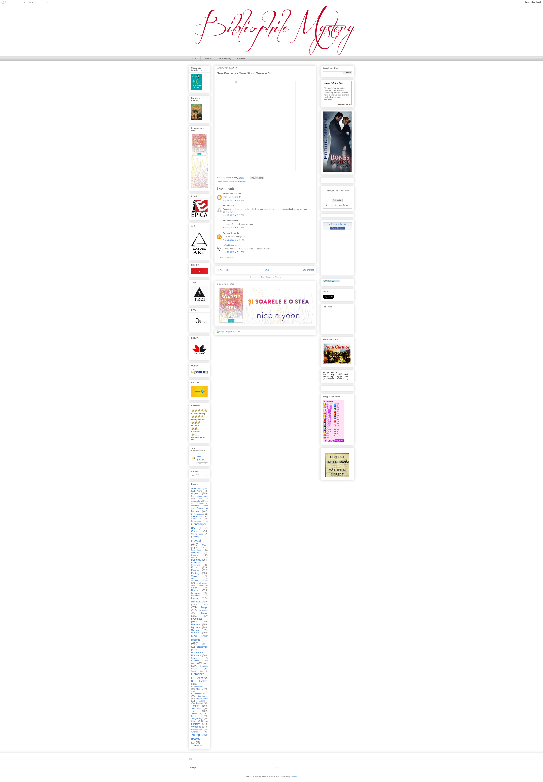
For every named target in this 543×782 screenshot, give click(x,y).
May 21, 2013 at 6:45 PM (233, 240)
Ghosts (194, 576)
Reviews (208, 59)
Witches (194, 732)
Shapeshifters (197, 687)
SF (202, 678)
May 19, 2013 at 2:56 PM (233, 200)
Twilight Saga (197, 718)
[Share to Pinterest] (262, 177)
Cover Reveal (196, 538)
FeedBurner (343, 205)
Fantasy (195, 573)
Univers (194, 721)
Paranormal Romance (197, 654)
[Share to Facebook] (259, 177)
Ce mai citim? (197, 516)
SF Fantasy (199, 681)
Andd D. (226, 206)
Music (204, 613)
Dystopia (196, 559)
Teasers (199, 703)
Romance (197, 674)
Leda (194, 598)
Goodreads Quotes (344, 104)
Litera (205, 604)
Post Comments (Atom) (271, 277)
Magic (204, 607)
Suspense (203, 701)
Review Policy (224, 59)
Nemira (195, 632)
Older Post (308, 270)
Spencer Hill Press (199, 694)
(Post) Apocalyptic (199, 488)
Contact (241, 59)
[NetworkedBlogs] (337, 224)
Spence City (196, 691)
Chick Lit (196, 519)
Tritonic (194, 714)
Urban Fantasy (199, 722)
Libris (205, 601)
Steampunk (202, 696)
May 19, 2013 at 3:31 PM (233, 228)
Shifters (199, 689)
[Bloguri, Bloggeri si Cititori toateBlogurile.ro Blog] (228, 332)
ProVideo (195, 661)
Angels (194, 493)
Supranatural (202, 698)
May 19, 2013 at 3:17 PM (233, 215)
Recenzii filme (197, 671)
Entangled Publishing (195, 563)
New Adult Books (199, 638)
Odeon (205, 644)
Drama (194, 557)
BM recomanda (199, 496)
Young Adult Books (199, 736)
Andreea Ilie (228, 233)
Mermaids (203, 610)
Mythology (195, 630)
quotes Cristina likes (333, 83)
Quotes (194, 663)
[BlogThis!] (254, 177)
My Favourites (199, 617)
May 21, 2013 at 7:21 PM (233, 252)
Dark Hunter (196, 550)
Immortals (195, 593)
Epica (194, 567)
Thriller (195, 705)
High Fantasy (202, 583)
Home (195, 59)
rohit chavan (200, 457)
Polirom (194, 658)
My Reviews (199, 623)
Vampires (242, 181)
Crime (205, 545)
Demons (195, 552)
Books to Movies (230, 181)
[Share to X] (257, 177)
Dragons (194, 555)
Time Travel (196, 708)
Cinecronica (196, 521)
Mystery (195, 627)
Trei (193, 711)
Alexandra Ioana (230, 193)
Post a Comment (227, 258)
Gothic (194, 578)
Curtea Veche (200, 548)
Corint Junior (197, 534)
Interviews (195, 595)
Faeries (195, 570)
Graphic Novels (199, 580)
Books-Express (197, 514)
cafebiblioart (228, 245)
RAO (205, 663)
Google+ (277, 768)
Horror (194, 590)
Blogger (294, 776)
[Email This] (251, 177)
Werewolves (196, 729)
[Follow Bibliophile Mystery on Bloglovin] (331, 283)
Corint (194, 531)
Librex (194, 602)
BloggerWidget (202, 463)
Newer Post (222, 270)
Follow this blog (337, 228)
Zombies (195, 746)
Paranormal (201, 646)
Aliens (199, 491)
